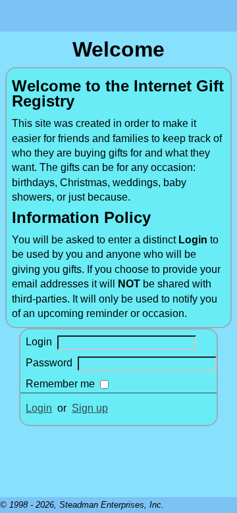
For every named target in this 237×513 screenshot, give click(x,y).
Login (39, 341)
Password (49, 362)
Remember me (60, 383)
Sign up (90, 408)
